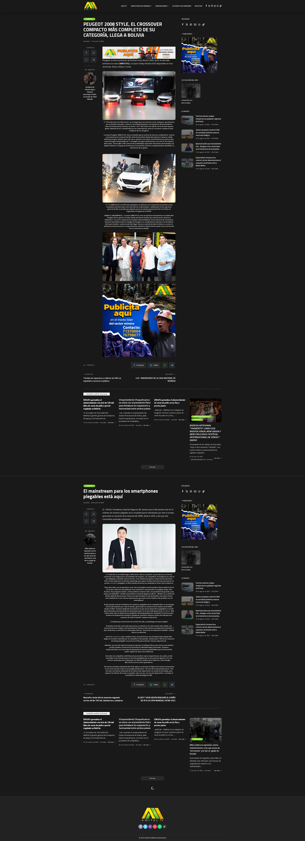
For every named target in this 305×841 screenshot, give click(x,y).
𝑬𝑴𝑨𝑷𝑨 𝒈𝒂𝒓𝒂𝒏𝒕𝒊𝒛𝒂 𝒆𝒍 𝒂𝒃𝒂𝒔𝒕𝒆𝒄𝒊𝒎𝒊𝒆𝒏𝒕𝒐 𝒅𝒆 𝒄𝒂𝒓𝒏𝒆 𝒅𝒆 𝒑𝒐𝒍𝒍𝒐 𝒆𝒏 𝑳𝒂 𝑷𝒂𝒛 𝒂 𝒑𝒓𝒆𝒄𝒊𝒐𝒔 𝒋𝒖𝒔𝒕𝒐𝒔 (169, 402)
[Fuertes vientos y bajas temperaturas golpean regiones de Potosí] (187, 120)
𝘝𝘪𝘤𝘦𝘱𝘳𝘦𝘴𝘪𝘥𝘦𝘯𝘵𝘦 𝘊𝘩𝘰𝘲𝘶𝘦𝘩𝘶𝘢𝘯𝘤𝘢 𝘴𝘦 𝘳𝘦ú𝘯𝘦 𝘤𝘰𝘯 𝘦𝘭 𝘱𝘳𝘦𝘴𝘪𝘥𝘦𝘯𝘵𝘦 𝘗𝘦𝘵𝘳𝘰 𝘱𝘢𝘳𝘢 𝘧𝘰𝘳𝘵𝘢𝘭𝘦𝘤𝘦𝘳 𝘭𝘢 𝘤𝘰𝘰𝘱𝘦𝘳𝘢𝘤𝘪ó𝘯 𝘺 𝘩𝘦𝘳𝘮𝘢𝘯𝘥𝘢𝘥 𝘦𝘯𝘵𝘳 (135, 404)
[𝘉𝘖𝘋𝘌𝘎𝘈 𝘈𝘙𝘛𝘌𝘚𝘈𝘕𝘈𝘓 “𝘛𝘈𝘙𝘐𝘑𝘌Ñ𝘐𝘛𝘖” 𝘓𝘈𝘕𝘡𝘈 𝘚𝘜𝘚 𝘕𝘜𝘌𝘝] (206, 410)
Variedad (89, 19)
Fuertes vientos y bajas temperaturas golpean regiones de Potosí (208, 119)
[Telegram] (94, 60)
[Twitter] (209, 6)
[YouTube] (215, 6)
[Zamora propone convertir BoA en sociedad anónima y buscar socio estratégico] (187, 134)
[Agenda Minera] (90, 6)
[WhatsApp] (218, 6)
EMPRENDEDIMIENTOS (201, 417)
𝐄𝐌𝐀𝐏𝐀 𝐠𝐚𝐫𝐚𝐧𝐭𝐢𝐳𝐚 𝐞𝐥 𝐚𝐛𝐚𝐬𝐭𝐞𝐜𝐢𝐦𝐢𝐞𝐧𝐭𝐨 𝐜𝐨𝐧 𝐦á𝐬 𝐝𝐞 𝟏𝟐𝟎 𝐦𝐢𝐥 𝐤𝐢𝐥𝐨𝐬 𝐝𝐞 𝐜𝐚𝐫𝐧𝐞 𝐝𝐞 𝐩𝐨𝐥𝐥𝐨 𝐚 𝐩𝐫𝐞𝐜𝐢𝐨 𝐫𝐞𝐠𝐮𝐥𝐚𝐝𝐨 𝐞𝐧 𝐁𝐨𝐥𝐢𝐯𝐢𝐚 (98, 404)
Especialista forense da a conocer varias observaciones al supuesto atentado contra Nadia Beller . (208, 161)
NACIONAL (215, 138)
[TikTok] (221, 6)
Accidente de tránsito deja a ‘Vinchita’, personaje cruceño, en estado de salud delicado (90, 93)
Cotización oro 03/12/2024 (186, 101)
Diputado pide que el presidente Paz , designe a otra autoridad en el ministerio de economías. (208, 146)
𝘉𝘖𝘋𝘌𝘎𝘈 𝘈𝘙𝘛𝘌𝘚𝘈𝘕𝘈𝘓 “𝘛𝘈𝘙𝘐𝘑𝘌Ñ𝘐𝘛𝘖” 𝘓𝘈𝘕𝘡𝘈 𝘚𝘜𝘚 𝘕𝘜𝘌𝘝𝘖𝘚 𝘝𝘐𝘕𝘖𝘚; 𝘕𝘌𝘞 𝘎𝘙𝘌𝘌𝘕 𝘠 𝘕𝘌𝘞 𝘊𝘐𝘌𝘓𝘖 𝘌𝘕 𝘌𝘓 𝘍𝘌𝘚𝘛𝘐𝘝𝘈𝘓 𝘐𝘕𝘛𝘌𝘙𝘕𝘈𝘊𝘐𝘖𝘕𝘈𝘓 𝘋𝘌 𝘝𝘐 (205, 433)
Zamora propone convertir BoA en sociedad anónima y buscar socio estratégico (208, 132)
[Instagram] (212, 6)
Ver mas (110, 422)
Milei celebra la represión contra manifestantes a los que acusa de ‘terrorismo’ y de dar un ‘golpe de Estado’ (90, 555)
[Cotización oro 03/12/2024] (190, 91)
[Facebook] (206, 6)
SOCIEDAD (215, 124)
